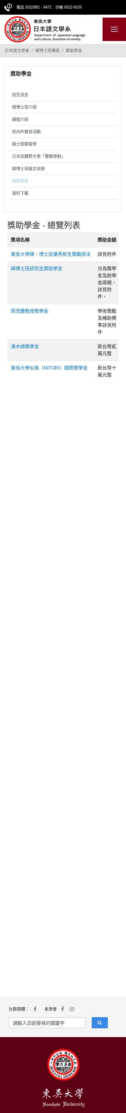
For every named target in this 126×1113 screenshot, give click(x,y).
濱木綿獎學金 (25, 346)
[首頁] (44, 28)
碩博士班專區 (47, 50)
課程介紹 (20, 119)
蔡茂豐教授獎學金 (29, 311)
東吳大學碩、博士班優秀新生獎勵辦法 (51, 254)
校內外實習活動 (26, 131)
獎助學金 (74, 50)
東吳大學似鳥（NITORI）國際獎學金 (49, 367)
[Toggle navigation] (114, 29)
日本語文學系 (17, 50)
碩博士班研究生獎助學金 (36, 268)
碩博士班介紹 (24, 107)
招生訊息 (20, 94)
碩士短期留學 (24, 144)
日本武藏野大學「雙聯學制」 (38, 156)
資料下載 (20, 193)
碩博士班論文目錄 (28, 168)
